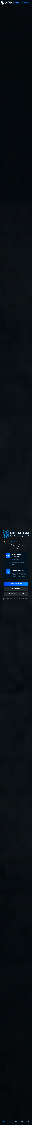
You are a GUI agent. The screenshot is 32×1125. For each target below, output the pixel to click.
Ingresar (26, 2)
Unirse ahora (16, 588)
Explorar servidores (16, 583)
